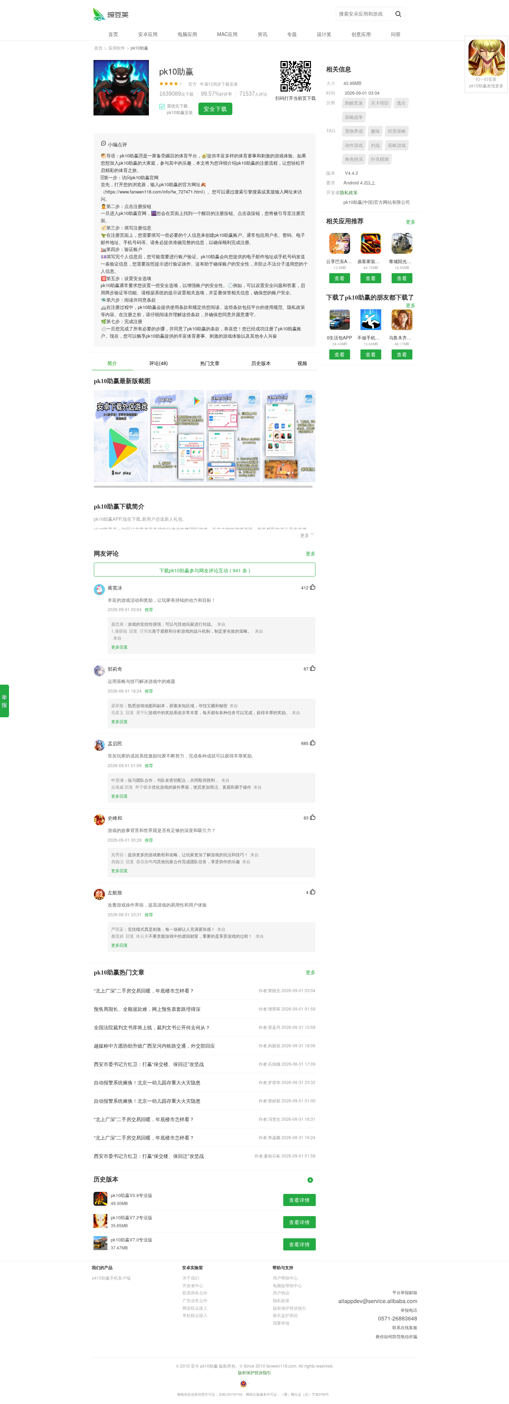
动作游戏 (354, 145)
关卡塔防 (380, 102)
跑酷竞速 (354, 102)
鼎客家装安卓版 (370, 261)
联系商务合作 (194, 1292)
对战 (375, 145)
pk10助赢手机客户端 (111, 1278)
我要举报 (281, 1323)
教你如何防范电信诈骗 (396, 1336)
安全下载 (215, 109)
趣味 (375, 131)
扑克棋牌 (380, 159)
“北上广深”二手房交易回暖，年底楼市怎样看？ (144, 990)
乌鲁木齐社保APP (402, 337)
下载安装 (229, 84)
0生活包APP (339, 337)
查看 (339, 278)
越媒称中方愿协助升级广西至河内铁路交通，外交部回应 (154, 1045)
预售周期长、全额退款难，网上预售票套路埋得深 (147, 1008)
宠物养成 (354, 131)
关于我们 (190, 1278)
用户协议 (281, 1292)
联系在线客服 (404, 1327)
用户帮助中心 (285, 1278)
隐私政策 (349, 192)
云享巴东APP (339, 261)
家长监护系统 (285, 1315)
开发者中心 (192, 1285)
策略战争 (354, 117)
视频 (302, 362)
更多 (310, 553)
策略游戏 (397, 145)
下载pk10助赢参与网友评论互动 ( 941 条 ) (204, 570)
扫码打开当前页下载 (295, 98)
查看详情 (299, 1199)
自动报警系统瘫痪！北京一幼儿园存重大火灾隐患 (147, 1082)
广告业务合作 (194, 1300)
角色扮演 (354, 159)
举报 (4, 700)
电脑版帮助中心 (287, 1285)
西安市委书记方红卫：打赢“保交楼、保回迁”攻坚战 (149, 1063)
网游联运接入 (194, 1308)
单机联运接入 (194, 1315)
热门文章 (210, 362)
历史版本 (261, 362)
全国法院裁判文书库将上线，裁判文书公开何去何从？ (152, 1027)
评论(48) (158, 362)
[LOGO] (110, 14)
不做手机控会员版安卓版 (370, 337)
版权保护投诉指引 (289, 1308)
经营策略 (397, 131)
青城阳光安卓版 (402, 261)
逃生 (401, 102)
